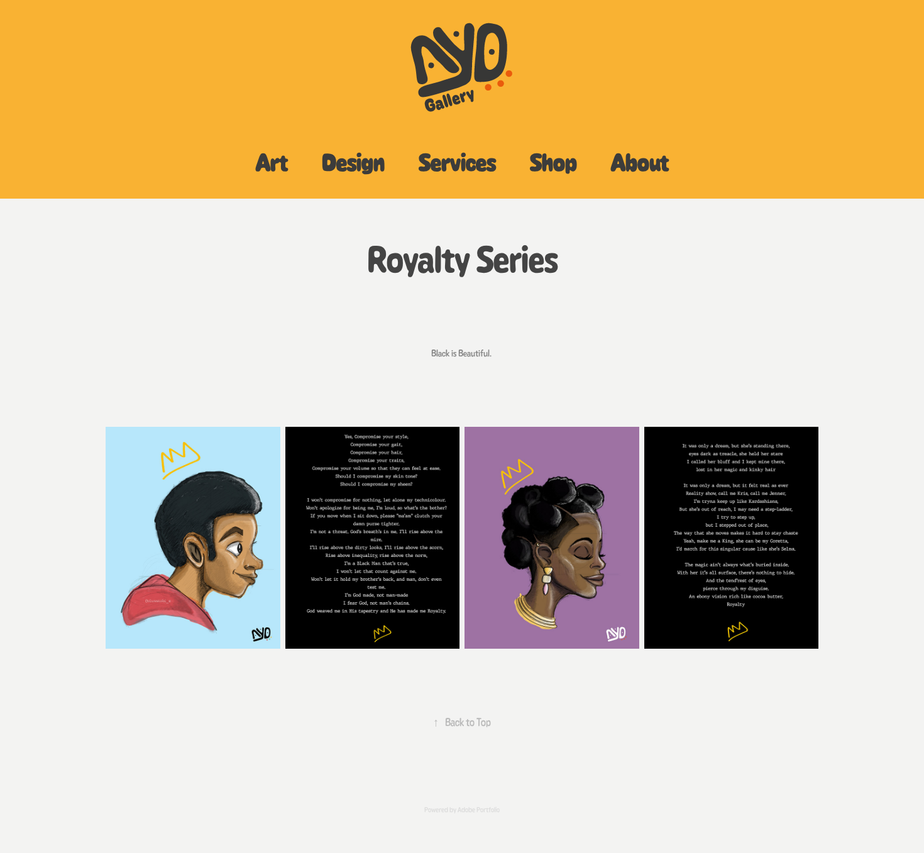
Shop (553, 161)
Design (353, 161)
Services (457, 161)
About (640, 161)
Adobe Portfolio (479, 809)
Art (272, 161)
